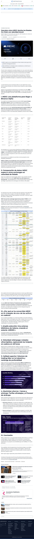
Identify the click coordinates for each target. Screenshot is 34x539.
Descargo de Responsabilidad (13, 459)
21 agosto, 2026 (24, 483)
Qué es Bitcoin (10, 523)
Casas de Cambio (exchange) (9, 461)
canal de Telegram (17, 8)
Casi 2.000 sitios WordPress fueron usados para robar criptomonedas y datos (26, 481)
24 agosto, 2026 (21, 469)
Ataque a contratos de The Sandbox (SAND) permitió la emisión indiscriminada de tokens (10, 481)
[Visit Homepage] (16, 1)
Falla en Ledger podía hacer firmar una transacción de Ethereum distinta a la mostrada (10, 477)
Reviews (16, 523)
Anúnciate (29, 524)
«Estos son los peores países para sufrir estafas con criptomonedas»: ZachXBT (27, 477)
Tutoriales (16, 524)
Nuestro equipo (23, 524)
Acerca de (22, 523)
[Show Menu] (1, 1)
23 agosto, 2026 (7, 478)
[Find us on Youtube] (5, 523)
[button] (17, 59)
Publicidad (23, 461)
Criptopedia (10, 533)
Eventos (16, 527)
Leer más (14, 473)
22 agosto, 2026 (7, 483)
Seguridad (3, 466)
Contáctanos (30, 523)
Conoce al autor (29, 498)
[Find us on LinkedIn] (2, 524)
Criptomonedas (17, 461)
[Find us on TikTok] (5, 524)
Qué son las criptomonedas (10, 525)
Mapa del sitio (23, 530)
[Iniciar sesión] (32, 1)
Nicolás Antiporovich (15, 469)
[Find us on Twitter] (2, 523)
